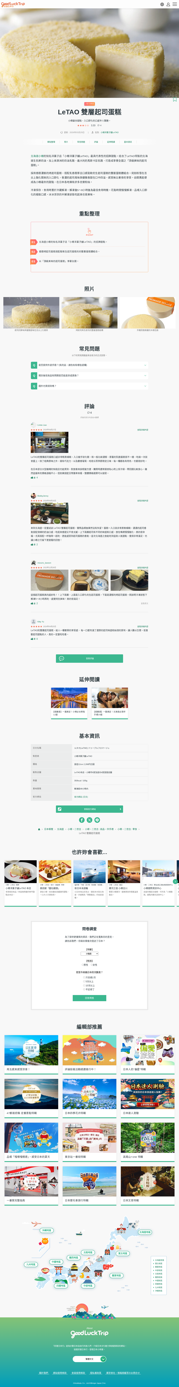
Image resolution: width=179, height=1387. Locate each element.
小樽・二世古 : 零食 (127, 829)
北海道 (34, 156)
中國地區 (56, 1262)
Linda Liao (42, 425)
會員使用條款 (78, 1373)
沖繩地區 (46, 1230)
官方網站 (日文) (81, 797)
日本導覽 (48, 829)
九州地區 (30, 1264)
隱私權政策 (95, 1373)
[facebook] (82, 820)
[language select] (162, 4)
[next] (175, 881)
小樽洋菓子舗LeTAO (110, 132)
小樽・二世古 (74, 829)
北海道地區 (145, 1232)
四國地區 (60, 1286)
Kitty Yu (40, 622)
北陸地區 (87, 1252)
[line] (97, 820)
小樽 (41, 156)
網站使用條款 (60, 1373)
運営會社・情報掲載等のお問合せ (123, 1373)
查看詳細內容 (142, 430)
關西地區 (73, 1257)
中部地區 (87, 1286)
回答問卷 (89, 998)
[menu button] (174, 4)
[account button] (168, 4)
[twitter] (89, 820)
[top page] (39, 829)
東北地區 (122, 1253)
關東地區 (116, 1275)
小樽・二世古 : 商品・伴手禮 (99, 829)
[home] (13, 4)
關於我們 (43, 1373)
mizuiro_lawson (44, 563)
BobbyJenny (42, 496)
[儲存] (174, 99)
